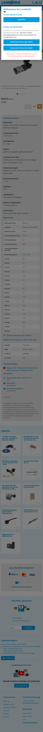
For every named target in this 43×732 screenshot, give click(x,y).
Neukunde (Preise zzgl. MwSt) (21, 42)
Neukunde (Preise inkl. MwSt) (21, 48)
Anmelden (21, 19)
